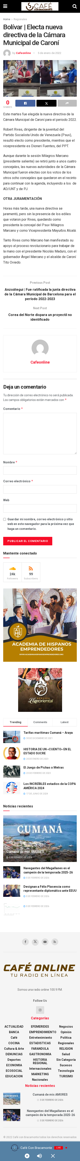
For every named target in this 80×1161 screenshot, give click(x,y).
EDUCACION (14, 1076)
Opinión (66, 1032)
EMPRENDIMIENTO (42, 1032)
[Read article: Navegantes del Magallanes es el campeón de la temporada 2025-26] (11, 872)
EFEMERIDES (40, 1026)
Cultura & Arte (14, 1048)
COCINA (14, 1043)
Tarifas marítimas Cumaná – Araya (48, 732)
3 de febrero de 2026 (20, 857)
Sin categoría (66, 1059)
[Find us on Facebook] (25, 941)
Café (14, 1037)
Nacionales (40, 1079)
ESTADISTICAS (40, 1043)
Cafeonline (23, 53)
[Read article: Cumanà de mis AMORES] (40, 841)
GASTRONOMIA (40, 1054)
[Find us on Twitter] (35, 942)
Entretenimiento (40, 1037)
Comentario (13, 409)
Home (6, 19)
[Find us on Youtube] (45, 941)
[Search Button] (75, 6)
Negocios (66, 1026)
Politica (65, 1037)
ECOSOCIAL (14, 1070)
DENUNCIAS (14, 1054)
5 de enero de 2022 (49, 53)
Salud (66, 1054)
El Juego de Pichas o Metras (43, 767)
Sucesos (66, 1065)
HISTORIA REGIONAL (40, 1061)
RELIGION (66, 1048)
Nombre (10, 462)
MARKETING (40, 1074)
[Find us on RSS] (54, 941)
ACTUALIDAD (13, 1026)
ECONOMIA (14, 1065)
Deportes (14, 1059)
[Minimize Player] (53, 1156)
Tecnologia (66, 1070)
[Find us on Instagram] (40, 1010)
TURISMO (66, 1076)
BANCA (14, 1032)
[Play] (27, 1156)
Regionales (20, 19)
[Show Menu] (5, 6)
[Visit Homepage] (39, 6)
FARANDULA (40, 1048)
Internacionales (40, 1068)
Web (6, 500)
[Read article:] (11, 909)
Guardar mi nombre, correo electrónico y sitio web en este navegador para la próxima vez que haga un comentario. (40, 524)
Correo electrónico (18, 481)
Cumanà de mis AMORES (25, 852)
